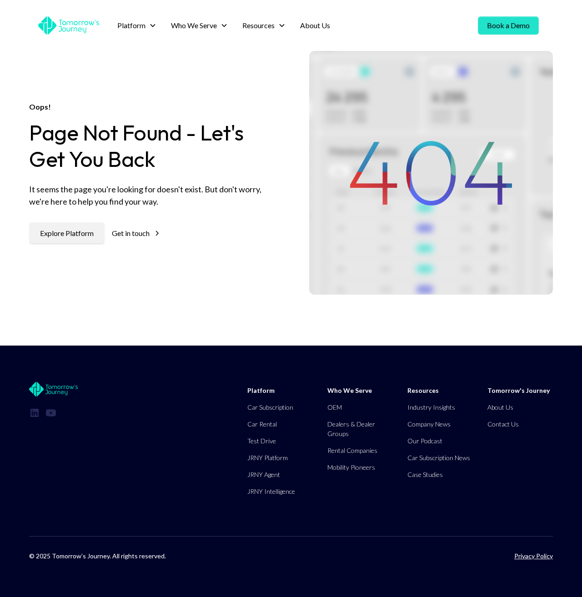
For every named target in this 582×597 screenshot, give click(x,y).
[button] (137, 25)
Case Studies (425, 474)
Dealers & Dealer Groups (351, 428)
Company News (429, 424)
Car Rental (262, 424)
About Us (315, 25)
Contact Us (503, 424)
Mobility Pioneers (351, 467)
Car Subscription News (438, 458)
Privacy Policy (533, 556)
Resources (423, 390)
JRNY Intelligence (271, 491)
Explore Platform (67, 233)
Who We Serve (349, 390)
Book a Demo (508, 25)
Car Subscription (270, 407)
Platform (261, 390)
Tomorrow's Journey (518, 390)
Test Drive (261, 441)
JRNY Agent (263, 474)
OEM (334, 407)
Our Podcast (424, 441)
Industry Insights (431, 407)
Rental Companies (352, 450)
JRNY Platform (267, 458)
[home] (68, 25)
